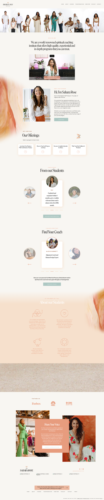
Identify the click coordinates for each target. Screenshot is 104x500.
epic (101, 498)
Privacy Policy (86, 498)
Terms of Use (80, 498)
